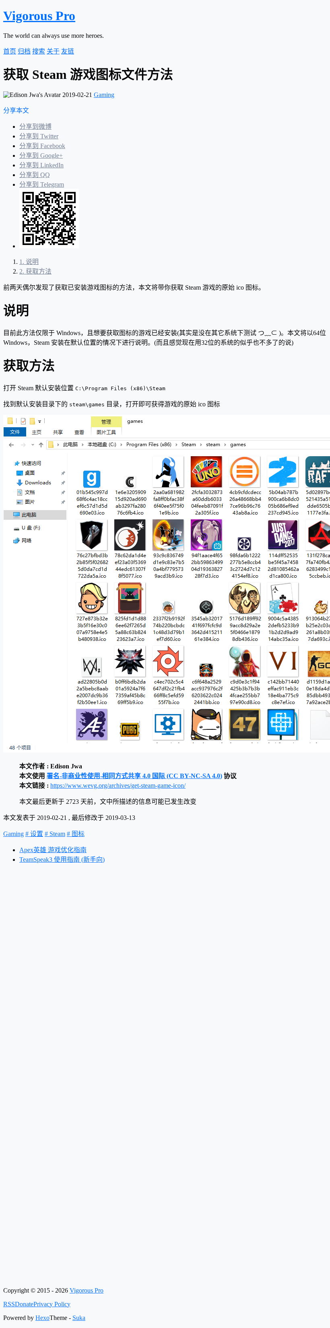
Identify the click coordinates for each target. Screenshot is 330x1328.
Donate (24, 1304)
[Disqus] (165, 970)
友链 (67, 51)
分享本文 (16, 110)
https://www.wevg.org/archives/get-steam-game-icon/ (118, 785)
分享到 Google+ (41, 155)
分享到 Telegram (41, 184)
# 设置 (34, 833)
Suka (78, 1317)
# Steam (55, 833)
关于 (53, 51)
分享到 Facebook (42, 145)
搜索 (38, 51)
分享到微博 (35, 126)
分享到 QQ (34, 174)
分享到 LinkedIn (41, 165)
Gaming (104, 94)
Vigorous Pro (39, 15)
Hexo (42, 1317)
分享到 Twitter (38, 136)
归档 (24, 51)
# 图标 (76, 833)
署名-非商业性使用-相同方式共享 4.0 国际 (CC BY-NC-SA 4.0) (134, 775)
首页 (9, 51)
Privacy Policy (51, 1304)
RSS (9, 1304)
